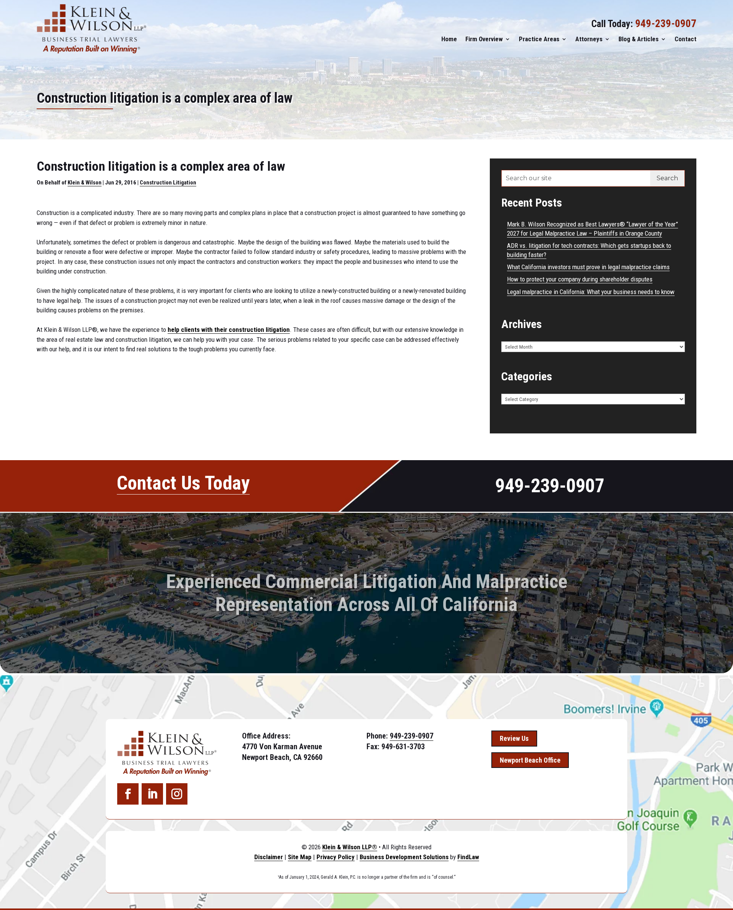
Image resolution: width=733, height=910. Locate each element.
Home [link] (449, 39)
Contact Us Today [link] (183, 483)
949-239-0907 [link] (665, 24)
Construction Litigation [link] (168, 182)
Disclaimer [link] (268, 857)
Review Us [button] (514, 738)
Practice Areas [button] (539, 39)
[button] (128, 794)
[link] (92, 29)
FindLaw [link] (468, 857)
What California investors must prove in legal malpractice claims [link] (588, 267)
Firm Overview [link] (484, 39)
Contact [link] (685, 39)
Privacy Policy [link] (335, 857)
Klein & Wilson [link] (85, 182)
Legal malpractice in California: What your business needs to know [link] (591, 292)
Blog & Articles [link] (638, 39)
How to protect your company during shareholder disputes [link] (579, 279)
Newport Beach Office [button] (530, 760)
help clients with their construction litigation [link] (229, 329)
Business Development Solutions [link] (404, 857)
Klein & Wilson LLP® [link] (349, 847)
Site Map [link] (300, 857)
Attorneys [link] (588, 39)
